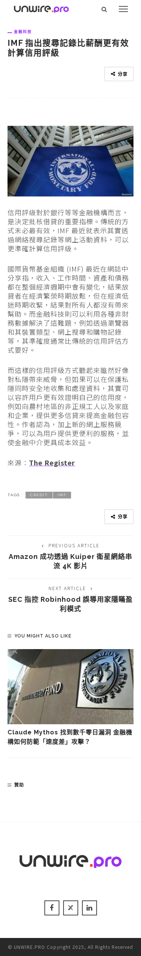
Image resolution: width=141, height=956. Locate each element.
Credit (39, 495)
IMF (62, 495)
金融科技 (23, 31)
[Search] (104, 9)
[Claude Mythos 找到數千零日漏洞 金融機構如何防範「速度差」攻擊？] (70, 686)
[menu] (123, 9)
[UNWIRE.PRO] (41, 8)
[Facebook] (51, 907)
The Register (52, 462)
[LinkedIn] (89, 907)
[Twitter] (70, 907)
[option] (70, 697)
